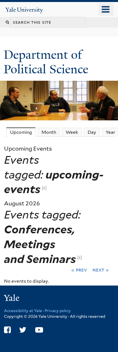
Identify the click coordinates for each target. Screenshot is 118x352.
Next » (101, 270)
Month (49, 132)
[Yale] (12, 299)
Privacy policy (58, 310)
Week (72, 132)
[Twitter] (22, 330)
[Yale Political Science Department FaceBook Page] (7, 330)
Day (92, 132)
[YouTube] (39, 330)
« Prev (79, 270)
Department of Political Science (47, 62)
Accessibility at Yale (23, 310)
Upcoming (23, 132)
